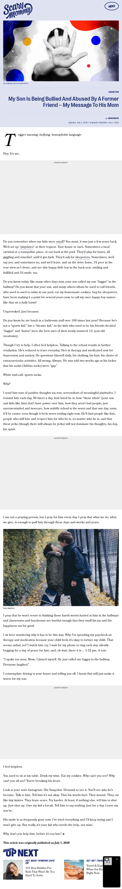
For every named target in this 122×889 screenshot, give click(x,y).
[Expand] (106, 859)
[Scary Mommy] (18, 10)
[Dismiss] (116, 859)
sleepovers (82, 257)
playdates (27, 247)
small (59, 242)
